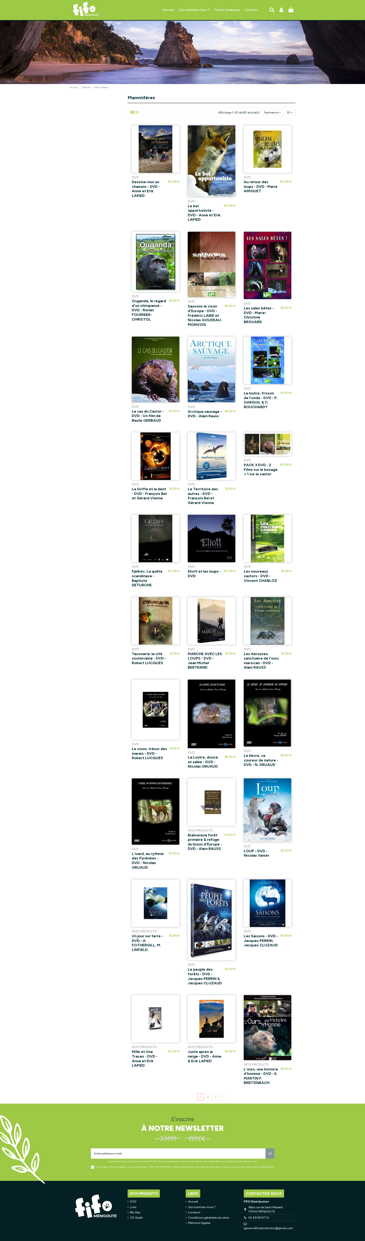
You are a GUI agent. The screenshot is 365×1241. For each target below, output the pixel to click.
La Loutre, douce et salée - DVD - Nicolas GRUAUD (203, 762)
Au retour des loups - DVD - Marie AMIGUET (261, 186)
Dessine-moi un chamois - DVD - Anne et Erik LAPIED (146, 189)
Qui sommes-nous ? (202, 1207)
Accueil (193, 1201)
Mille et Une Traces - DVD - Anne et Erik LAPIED (144, 1058)
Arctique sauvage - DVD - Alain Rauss (205, 414)
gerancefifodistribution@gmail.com (268, 1228)
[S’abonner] (270, 1153)
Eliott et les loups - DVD (204, 573)
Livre (133, 1207)
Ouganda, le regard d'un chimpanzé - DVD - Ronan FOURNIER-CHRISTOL (149, 310)
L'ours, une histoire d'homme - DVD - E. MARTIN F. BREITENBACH (261, 1076)
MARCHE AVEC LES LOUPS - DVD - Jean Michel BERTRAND (205, 661)
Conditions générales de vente (208, 1217)
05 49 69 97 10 (258, 1217)
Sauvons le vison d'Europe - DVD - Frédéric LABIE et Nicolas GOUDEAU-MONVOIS (205, 315)
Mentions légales (199, 1223)
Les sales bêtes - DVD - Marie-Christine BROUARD (259, 315)
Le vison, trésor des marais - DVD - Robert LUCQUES (149, 753)
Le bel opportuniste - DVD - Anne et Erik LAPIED (204, 213)
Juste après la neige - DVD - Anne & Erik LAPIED (204, 1056)
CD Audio (136, 1217)
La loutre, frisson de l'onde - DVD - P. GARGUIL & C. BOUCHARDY (261, 400)
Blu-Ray (135, 1212)
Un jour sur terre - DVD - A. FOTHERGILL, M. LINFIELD (147, 943)
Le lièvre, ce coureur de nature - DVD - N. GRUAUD (261, 760)
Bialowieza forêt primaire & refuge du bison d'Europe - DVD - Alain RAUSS (205, 842)
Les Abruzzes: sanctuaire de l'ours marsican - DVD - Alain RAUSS (261, 661)
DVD (133, 1201)
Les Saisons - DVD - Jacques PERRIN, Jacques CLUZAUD (261, 940)
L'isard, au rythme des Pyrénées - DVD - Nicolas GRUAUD (148, 860)
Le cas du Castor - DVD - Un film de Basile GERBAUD (148, 416)
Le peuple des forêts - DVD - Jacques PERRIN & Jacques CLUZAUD (205, 976)
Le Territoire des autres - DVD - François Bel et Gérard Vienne (203, 496)
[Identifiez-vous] (281, 10)
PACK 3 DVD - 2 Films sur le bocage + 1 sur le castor (261, 469)
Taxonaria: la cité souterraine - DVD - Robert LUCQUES (149, 658)
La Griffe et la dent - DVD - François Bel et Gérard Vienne (149, 493)
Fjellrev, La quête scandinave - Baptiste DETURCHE (147, 578)
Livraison (194, 1212)
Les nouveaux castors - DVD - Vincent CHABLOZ (260, 576)
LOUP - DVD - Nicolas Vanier (256, 853)
